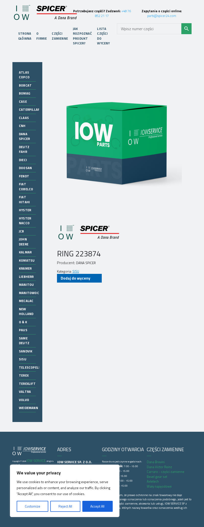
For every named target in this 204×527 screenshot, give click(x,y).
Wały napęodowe (159, 486)
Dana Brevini (156, 461)
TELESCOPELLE (30, 367)
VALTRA (25, 391)
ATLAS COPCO (24, 75)
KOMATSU (27, 260)
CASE (23, 101)
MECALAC (26, 300)
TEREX (24, 375)
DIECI (23, 159)
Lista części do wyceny (103, 36)
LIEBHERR (26, 276)
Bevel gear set (157, 476)
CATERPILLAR (29, 109)
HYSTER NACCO (25, 221)
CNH (22, 125)
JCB (21, 231)
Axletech (153, 481)
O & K (23, 321)
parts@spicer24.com (161, 15)
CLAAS (24, 117)
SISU (22, 359)
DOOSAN (25, 167)
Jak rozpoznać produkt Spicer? (82, 36)
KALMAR (25, 252)
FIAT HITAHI (24, 200)
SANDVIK (25, 351)
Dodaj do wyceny (75, 278)
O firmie (41, 36)
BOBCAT (25, 85)
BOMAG (24, 93)
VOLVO (24, 399)
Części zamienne (60, 36)
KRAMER (25, 268)
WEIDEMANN (28, 407)
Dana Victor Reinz (159, 466)
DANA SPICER (24, 136)
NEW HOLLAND (26, 311)
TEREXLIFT (27, 383)
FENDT (24, 176)
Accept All (97, 506)
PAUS (23, 329)
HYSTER (25, 210)
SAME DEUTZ (24, 341)
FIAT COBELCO (26, 187)
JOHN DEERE (23, 242)
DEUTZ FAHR (24, 149)
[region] (64, 491)
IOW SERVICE (36, 460)
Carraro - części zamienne (165, 471)
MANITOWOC (29, 292)
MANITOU (26, 284)
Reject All (65, 506)
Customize (32, 506)
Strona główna (24, 36)
